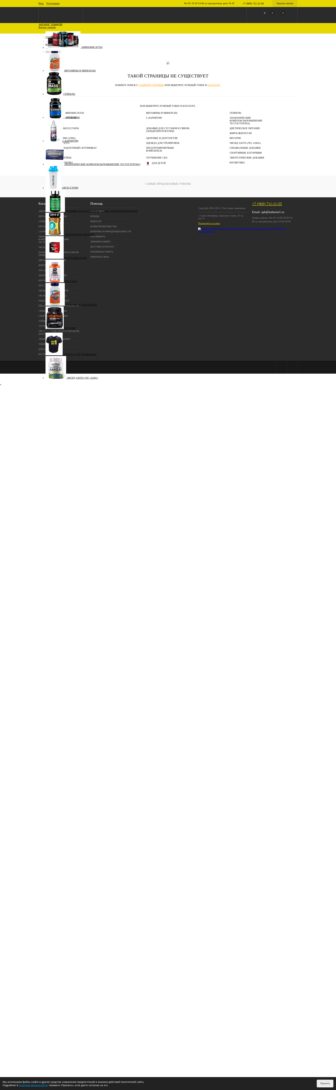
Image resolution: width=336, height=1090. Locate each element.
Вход (41, 3)
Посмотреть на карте (209, 223)
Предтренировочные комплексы (160, 149)
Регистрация (52, 3)
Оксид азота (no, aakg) (82, 378)
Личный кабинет (100, 241)
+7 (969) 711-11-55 (267, 204)
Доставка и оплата (102, 246)
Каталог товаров (50, 24)
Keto (49, 331)
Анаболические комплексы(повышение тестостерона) (102, 164)
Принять (325, 1083)
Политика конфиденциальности (110, 231)
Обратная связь (99, 257)
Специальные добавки (245, 148)
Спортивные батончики (246, 153)
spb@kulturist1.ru (272, 212)
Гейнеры (69, 94)
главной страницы (151, 85)
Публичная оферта (101, 251)
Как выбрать (97, 236)
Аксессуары (70, 187)
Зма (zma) (71, 281)
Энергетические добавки (247, 157)
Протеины (73, 117)
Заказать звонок (284, 3)
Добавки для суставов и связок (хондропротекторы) (102, 211)
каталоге (213, 85)
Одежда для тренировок (80, 354)
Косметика (237, 162)
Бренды (94, 216)
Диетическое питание (79, 234)
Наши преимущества (103, 226)
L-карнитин (70, 141)
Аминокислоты (91, 47)
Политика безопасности (33, 1085)
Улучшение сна (156, 157)
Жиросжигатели (75, 258)
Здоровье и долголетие (81, 305)
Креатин (70, 328)
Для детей (159, 163)
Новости (95, 221)
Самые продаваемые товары (168, 183)
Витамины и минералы (80, 70)
